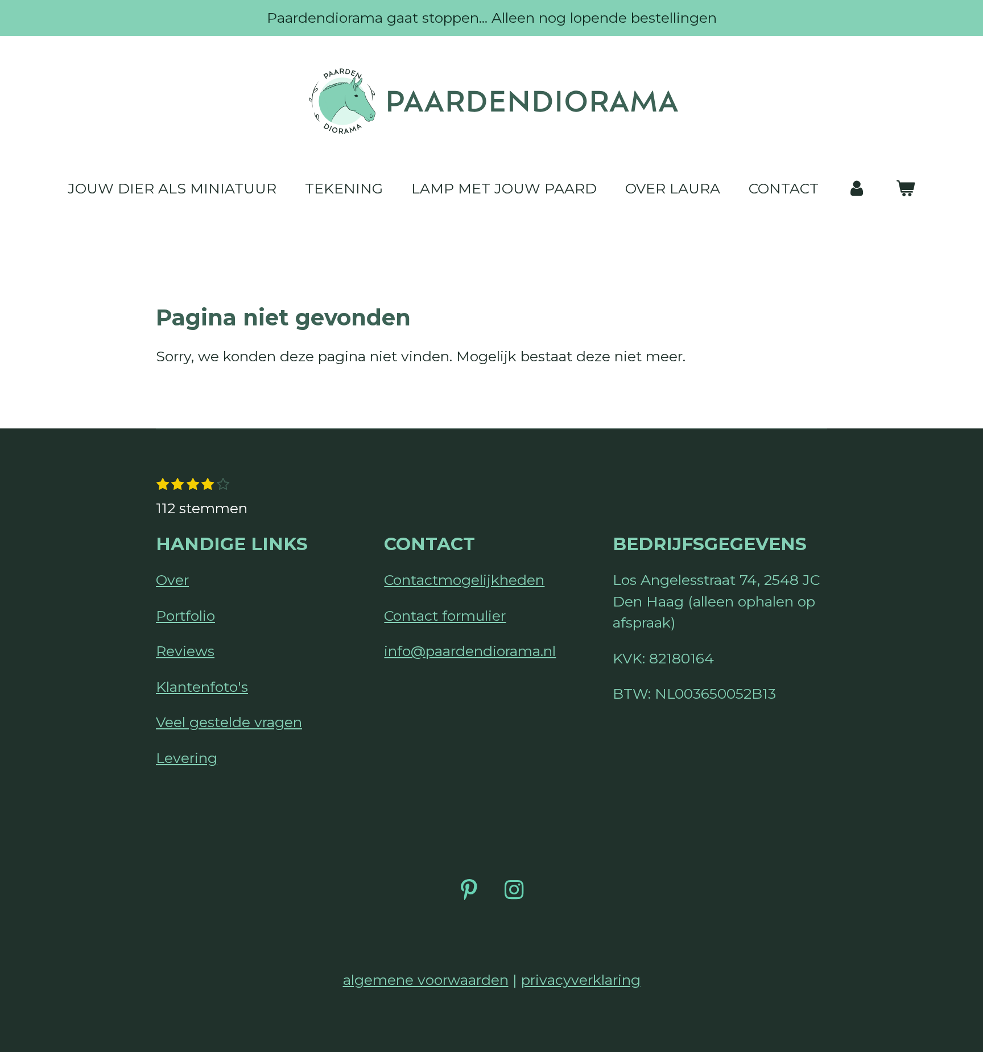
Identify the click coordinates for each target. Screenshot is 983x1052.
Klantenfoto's (202, 686)
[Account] (857, 189)
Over (172, 579)
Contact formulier (445, 615)
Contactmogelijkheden (464, 579)
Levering (186, 757)
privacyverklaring (581, 979)
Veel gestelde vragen (229, 722)
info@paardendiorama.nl (470, 650)
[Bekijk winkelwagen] (905, 189)
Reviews (185, 650)
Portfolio (185, 615)
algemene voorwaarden (426, 979)
